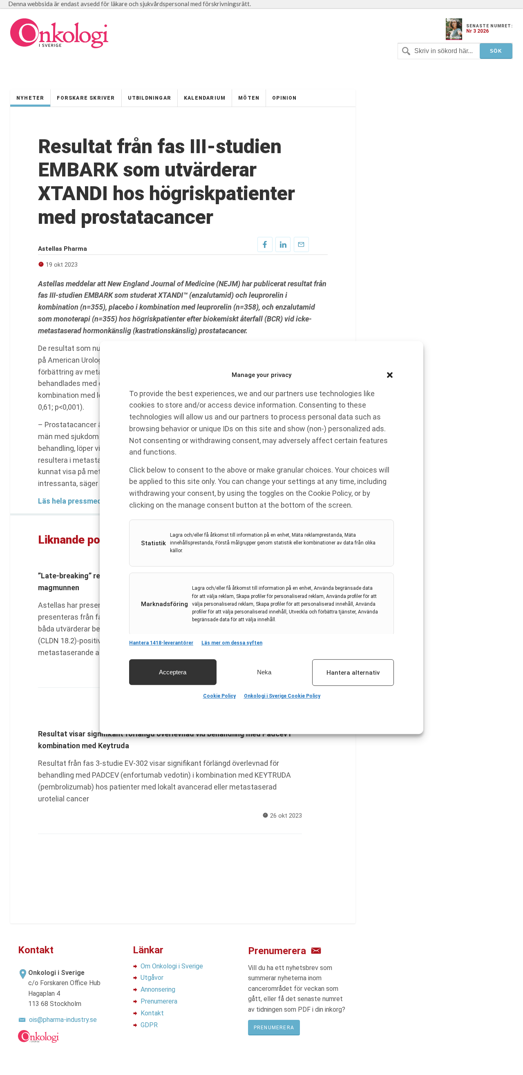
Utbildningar (149, 98)
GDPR (149, 1025)
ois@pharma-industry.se (63, 1020)
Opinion (284, 98)
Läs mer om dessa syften (231, 643)
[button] (390, 375)
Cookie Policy (219, 696)
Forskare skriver (86, 98)
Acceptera (172, 672)
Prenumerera (159, 1001)
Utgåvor (152, 977)
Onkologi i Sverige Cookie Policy (282, 696)
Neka (264, 672)
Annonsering (158, 989)
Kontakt (152, 1013)
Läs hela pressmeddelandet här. (92, 501)
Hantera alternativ (353, 672)
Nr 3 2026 (477, 31)
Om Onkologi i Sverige (172, 966)
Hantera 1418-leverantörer (161, 643)
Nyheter (30, 98)
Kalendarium (205, 98)
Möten (248, 98)
